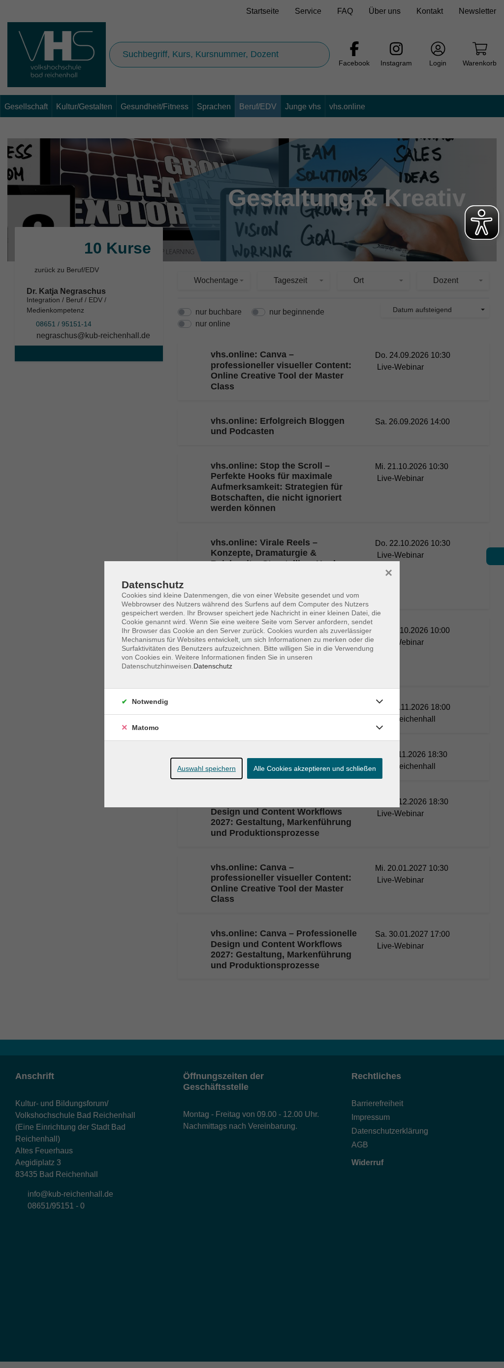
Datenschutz (212, 666)
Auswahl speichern (206, 768)
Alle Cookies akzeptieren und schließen (314, 768)
